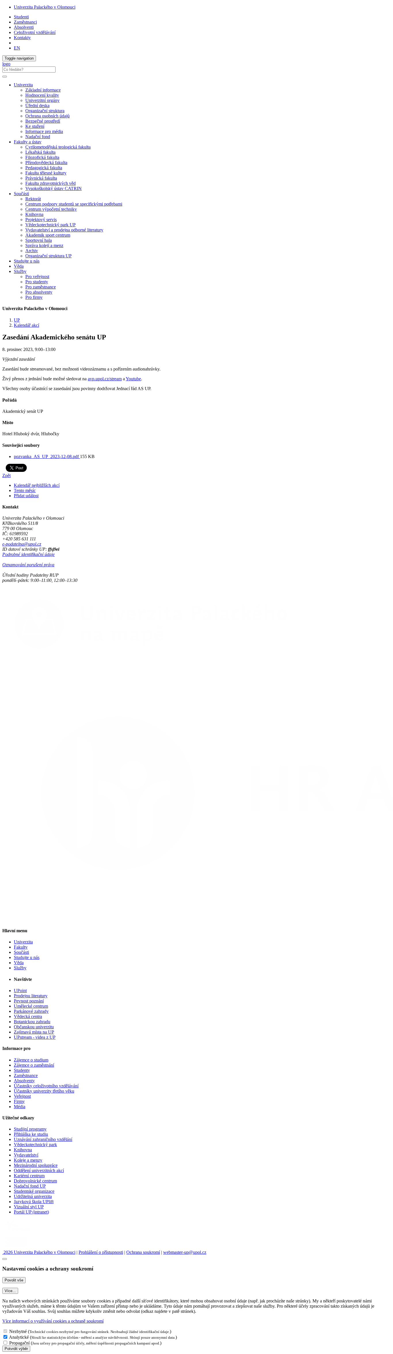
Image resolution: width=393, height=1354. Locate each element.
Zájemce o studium (31, 1059)
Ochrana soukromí (143, 1252)
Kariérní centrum (29, 1175)
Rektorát (33, 198)
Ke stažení (34, 126)
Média (19, 1106)
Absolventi (24, 27)
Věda (19, 266)
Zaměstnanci (25, 22)
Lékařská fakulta (40, 152)
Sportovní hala (38, 240)
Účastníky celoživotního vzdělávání (46, 1085)
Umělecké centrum (31, 1006)
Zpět (6, 475)
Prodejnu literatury (30, 995)
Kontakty (22, 37)
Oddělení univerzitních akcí (39, 1170)
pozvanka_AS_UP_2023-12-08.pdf (47, 456)
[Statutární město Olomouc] (15, 1247)
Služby (20, 967)
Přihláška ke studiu (31, 1134)
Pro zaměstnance (40, 286)
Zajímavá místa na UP (34, 1032)
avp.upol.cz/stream (105, 378)
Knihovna (34, 214)
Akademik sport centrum (47, 235)
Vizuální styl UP (29, 1206)
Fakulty (21, 947)
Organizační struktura (44, 110)
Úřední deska (37, 105)
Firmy (19, 1101)
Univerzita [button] (23, 84)
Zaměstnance (26, 1075)
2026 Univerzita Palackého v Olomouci (38, 1252)
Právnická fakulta (41, 178)
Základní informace (43, 90)
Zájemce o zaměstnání (34, 1065)
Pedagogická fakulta (43, 167)
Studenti (21, 16)
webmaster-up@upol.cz (184, 1252)
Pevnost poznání (29, 1000)
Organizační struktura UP (48, 255)
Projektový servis (41, 219)
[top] (4, 1259)
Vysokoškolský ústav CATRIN (53, 188)
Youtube (133, 378)
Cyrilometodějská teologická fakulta (58, 147)
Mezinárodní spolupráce (36, 1165)
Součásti (21, 952)
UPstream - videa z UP (35, 1037)
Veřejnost (22, 1096)
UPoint (20, 990)
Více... (10, 1291)
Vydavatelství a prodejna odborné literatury (64, 229)
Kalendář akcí (26, 325)
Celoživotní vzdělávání (35, 32)
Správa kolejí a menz (44, 245)
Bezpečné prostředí (42, 121)
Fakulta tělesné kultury (45, 172)
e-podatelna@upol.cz (21, 544)
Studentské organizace (34, 1191)
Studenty (22, 1070)
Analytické (19, 1337)
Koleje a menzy (28, 1160)
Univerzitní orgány (42, 100)
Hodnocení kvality (42, 95)
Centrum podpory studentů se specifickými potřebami (73, 204)
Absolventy (24, 1080)
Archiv (31, 250)
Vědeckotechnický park (35, 1144)
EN (17, 47)
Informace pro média (44, 131)
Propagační (19, 1342)
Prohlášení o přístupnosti (101, 1252)
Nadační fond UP (30, 1186)
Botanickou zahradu (32, 1021)
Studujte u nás (26, 261)
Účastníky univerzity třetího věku (44, 1091)
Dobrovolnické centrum (35, 1180)
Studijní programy (30, 1129)
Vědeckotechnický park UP (50, 224)
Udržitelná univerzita (33, 1196)
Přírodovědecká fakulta (46, 162)
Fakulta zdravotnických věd (50, 183)
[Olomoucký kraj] (22, 1231)
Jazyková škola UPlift (34, 1201)
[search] (4, 76)
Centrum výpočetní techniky (51, 209)
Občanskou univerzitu (34, 1026)
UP (17, 320)
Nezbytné (18, 1331)
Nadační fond (37, 136)
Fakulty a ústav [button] (27, 141)
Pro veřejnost (37, 276)
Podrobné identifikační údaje (28, 554)
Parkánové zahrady (31, 1011)
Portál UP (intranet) (31, 1211)
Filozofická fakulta (42, 157)
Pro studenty (36, 281)
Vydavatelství (26, 1154)
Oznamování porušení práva (28, 564)
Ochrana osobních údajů (47, 115)
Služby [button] (20, 271)
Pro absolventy (38, 292)
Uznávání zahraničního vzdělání (43, 1139)
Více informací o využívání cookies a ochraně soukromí (53, 1321)
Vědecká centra (28, 1016)
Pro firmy (34, 297)
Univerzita (23, 941)
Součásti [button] (21, 193)
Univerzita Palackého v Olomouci (44, 7)
